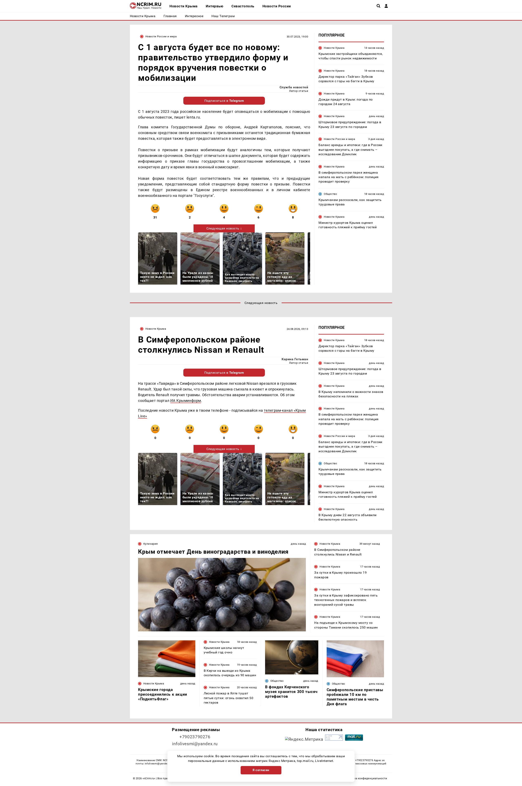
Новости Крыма (334, 47)
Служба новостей (294, 87)
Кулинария (150, 543)
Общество (330, 193)
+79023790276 (194, 736)
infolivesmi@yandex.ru (195, 743)
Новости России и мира (161, 36)
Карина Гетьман (295, 359)
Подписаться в (224, 101)
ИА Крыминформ (185, 400)
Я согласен (261, 770)
